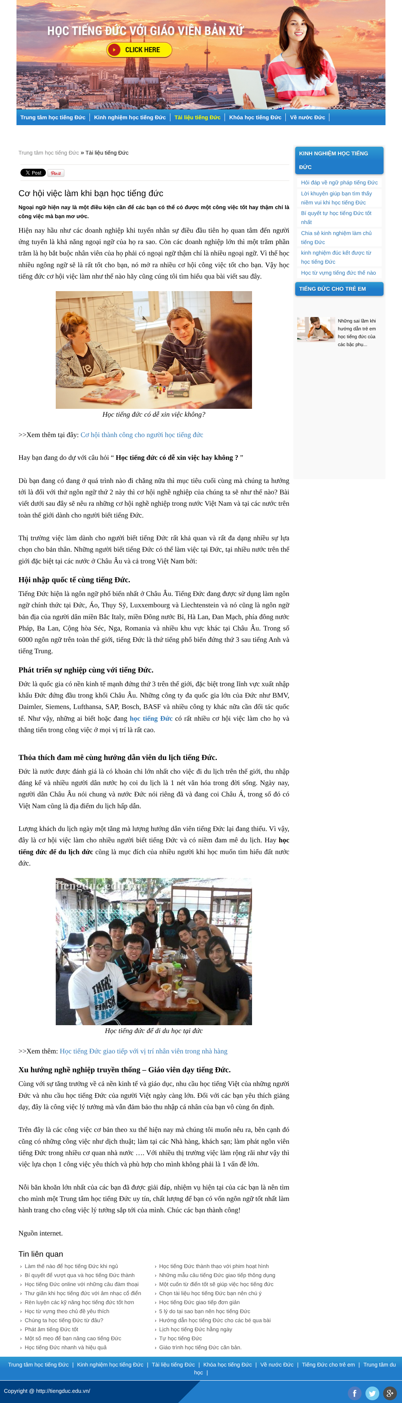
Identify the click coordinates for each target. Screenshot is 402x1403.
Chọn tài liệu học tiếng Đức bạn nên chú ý (210, 1293)
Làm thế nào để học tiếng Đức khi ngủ (71, 1266)
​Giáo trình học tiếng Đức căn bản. (200, 1347)
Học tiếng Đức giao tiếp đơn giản (199, 1302)
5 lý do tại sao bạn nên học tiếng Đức (204, 1311)
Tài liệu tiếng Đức (198, 117)
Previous (21, 52)
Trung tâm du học (109, 133)
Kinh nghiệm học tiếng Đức (130, 117)
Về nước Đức (307, 117)
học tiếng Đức (151, 718)
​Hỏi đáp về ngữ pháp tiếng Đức (339, 182)
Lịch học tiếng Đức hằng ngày (195, 1329)
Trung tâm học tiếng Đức (53, 117)
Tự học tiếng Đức (180, 1338)
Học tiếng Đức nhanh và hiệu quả (66, 1347)
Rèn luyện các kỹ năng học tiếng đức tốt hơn (79, 1302)
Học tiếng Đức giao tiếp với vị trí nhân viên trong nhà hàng (143, 1051)
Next (381, 52)
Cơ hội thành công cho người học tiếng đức (141, 435)
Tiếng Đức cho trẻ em (48, 133)
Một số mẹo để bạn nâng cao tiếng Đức (73, 1338)
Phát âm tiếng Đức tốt (51, 1329)
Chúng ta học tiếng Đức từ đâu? (64, 1320)
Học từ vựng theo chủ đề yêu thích (67, 1311)
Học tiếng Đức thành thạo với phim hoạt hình (214, 1266)
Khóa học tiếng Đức (255, 117)
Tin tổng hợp (157, 133)
